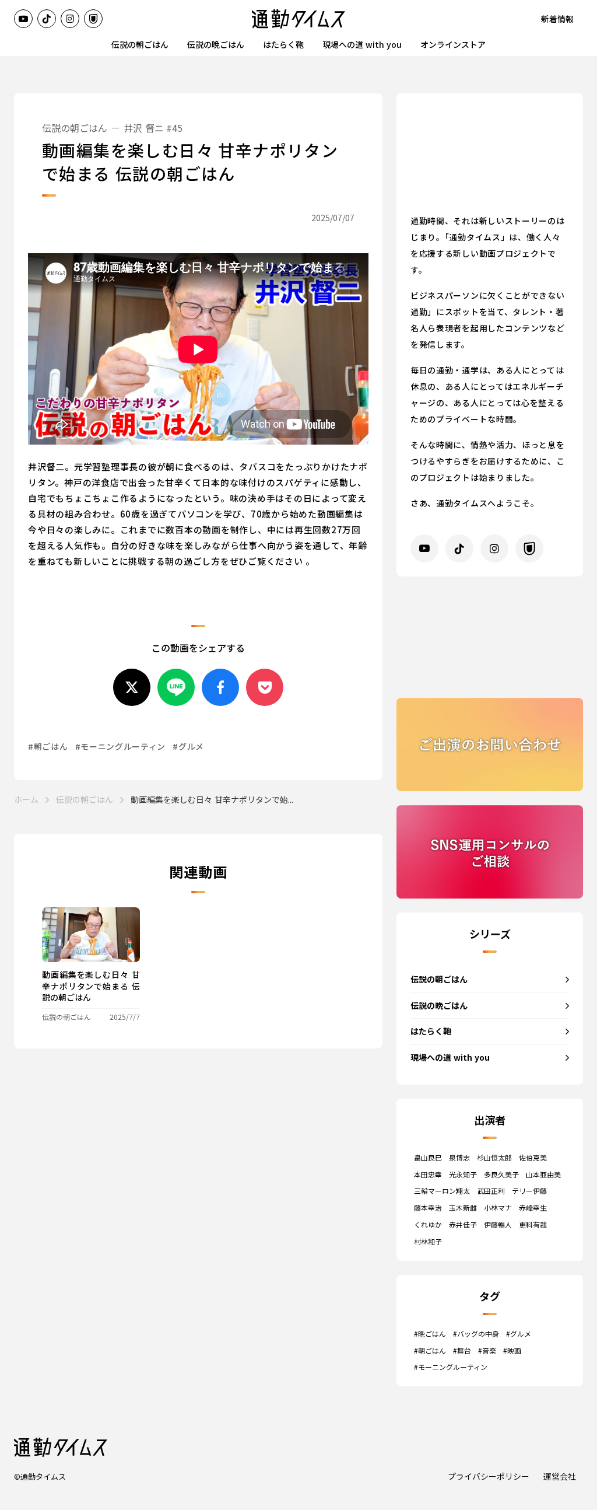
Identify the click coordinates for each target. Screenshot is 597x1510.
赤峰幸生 (533, 1207)
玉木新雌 (463, 1207)
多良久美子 (501, 1174)
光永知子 (463, 1174)
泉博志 (459, 1157)
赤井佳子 (463, 1224)
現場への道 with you (362, 44)
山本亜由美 (543, 1174)
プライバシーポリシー (488, 1476)
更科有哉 (533, 1224)
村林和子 (428, 1241)
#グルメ (518, 1333)
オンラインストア (453, 44)
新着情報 (557, 19)
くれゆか (428, 1224)
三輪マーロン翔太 (442, 1191)
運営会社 (559, 1476)
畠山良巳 (428, 1157)
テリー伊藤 (529, 1191)
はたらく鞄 (283, 44)
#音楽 (487, 1350)
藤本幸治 (428, 1207)
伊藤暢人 (498, 1224)
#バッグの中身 (476, 1333)
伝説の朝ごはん (139, 44)
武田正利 (491, 1191)
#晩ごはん (430, 1333)
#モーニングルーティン (450, 1367)
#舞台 (462, 1350)
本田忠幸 (428, 1174)
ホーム (26, 799)
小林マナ (498, 1207)
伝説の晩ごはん (215, 44)
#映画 (512, 1350)
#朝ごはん (430, 1350)
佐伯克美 (533, 1157)
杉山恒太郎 (494, 1157)
